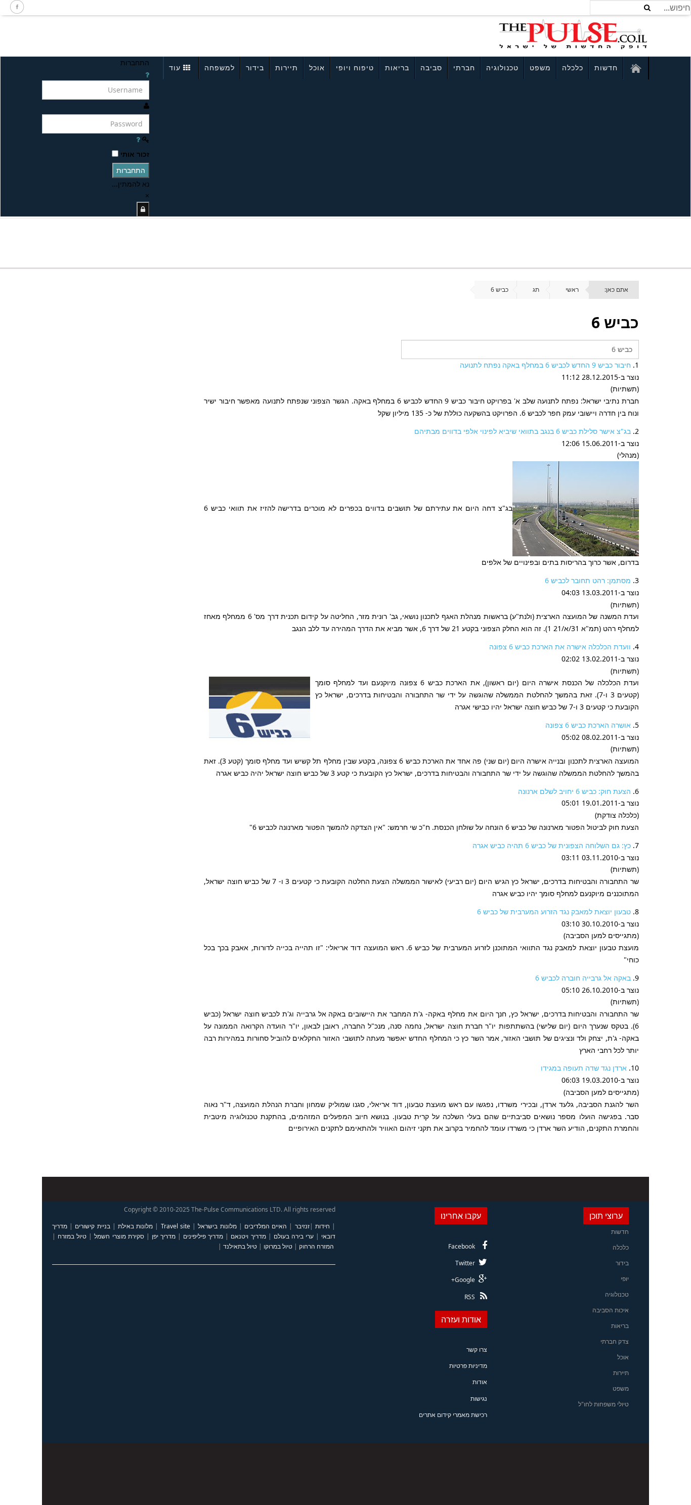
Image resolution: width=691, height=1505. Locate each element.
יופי (625, 1278)
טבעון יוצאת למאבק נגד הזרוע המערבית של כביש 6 (554, 911)
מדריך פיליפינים (203, 1236)
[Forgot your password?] (138, 139)
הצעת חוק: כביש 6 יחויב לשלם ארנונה (574, 791)
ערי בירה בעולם (294, 1236)
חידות (322, 1226)
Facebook (461, 1246)
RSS (469, 1297)
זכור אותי (134, 154)
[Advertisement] (176, 34)
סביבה (431, 67)
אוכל (317, 67)
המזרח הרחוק (316, 1246)
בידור (255, 67)
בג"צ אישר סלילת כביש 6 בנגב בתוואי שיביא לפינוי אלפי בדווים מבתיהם (522, 431)
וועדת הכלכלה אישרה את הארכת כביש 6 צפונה (560, 646)
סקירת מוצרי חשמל (119, 1236)
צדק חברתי (614, 1341)
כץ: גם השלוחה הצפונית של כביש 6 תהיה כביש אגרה (551, 845)
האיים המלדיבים (265, 1226)
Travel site (175, 1226)
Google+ (463, 1279)
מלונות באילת (135, 1226)
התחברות (130, 170)
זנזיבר (302, 1226)
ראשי (572, 289)
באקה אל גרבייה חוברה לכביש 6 (583, 978)
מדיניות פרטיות (468, 1365)
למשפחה (219, 67)
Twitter (465, 1263)
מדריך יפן (164, 1236)
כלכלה (572, 67)
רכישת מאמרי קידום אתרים (453, 1414)
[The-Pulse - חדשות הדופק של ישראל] (573, 34)
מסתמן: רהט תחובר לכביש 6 (588, 580)
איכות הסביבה (610, 1310)
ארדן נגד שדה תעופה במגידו (584, 1068)
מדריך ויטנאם (248, 1236)
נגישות (478, 1398)
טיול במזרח (72, 1236)
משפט (540, 67)
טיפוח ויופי (355, 67)
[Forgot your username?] (147, 74)
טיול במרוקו (278, 1246)
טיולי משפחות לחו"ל (603, 1404)
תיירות (286, 67)
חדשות (606, 67)
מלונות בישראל (217, 1226)
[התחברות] (143, 209)
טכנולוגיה (502, 67)
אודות (479, 1382)
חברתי (464, 67)
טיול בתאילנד (240, 1246)
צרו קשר (476, 1349)
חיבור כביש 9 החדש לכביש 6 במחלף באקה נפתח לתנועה (545, 365)
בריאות (397, 67)
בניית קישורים (92, 1226)
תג (536, 289)
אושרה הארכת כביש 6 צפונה (588, 725)
